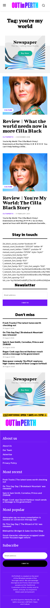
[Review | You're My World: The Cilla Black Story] (25, 172)
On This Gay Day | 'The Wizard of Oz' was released (22, 525)
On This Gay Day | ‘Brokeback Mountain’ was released (23, 333)
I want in (25, 303)
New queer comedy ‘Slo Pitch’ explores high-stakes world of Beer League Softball (25, 362)
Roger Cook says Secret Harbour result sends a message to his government (23, 353)
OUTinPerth (8, 137)
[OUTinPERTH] (25, 5)
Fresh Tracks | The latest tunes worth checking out (22, 324)
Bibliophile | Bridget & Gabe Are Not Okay (23, 530)
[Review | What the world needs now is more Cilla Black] (25, 95)
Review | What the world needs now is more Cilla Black (25, 126)
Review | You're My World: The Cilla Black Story (25, 202)
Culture (8, 110)
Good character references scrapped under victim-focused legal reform (24, 536)
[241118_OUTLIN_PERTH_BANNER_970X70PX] (25, 415)
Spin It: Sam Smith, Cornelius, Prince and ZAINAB (23, 343)
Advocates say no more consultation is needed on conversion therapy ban (22, 518)
